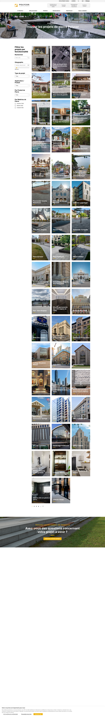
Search (79, 1)
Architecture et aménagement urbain (53, 6)
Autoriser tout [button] (38, 714)
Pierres (45, 10)
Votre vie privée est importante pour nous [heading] (13, 707)
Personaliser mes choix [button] (26, 714)
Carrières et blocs (84, 6)
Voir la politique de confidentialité (10, 714)
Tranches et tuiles (64, 6)
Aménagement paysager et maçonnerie (74, 6)
